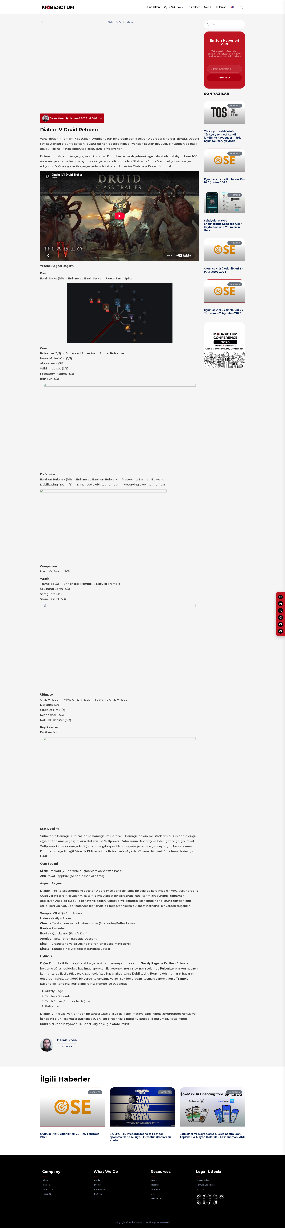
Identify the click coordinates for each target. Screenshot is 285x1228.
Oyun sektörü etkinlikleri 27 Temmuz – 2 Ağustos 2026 (223, 311)
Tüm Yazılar (66, 1046)
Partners (98, 1194)
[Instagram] (215, 1196)
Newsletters (156, 1198)
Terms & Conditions (205, 1185)
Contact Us (48, 1189)
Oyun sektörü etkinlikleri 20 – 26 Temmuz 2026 (69, 1135)
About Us (47, 1180)
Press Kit (47, 1194)
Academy (155, 1189)
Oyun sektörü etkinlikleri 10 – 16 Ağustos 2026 (224, 181)
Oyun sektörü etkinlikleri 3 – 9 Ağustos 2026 (223, 270)
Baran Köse (67, 1040)
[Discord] (215, 1202)
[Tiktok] (210, 1202)
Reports (155, 1185)
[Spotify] (204, 1202)
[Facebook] (198, 1196)
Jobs (153, 1194)
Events (97, 1185)
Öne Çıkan (153, 7)
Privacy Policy (203, 1180)
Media (97, 1180)
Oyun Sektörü (172, 7)
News (153, 1180)
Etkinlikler (194, 7)
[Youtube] (221, 1196)
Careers (46, 1185)
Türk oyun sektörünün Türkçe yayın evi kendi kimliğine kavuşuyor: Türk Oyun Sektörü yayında (222, 136)
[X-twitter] (210, 1196)
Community (99, 1189)
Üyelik (208, 7)
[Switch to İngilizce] (232, 7)
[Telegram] (198, 1202)
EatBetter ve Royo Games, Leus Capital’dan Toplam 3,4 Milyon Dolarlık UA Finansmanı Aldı (212, 1135)
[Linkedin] (204, 1196)
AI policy (200, 1189)
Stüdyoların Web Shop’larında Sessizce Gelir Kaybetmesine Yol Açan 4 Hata (223, 225)
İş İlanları (221, 7)
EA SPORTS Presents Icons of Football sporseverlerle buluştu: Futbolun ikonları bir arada (140, 1137)
